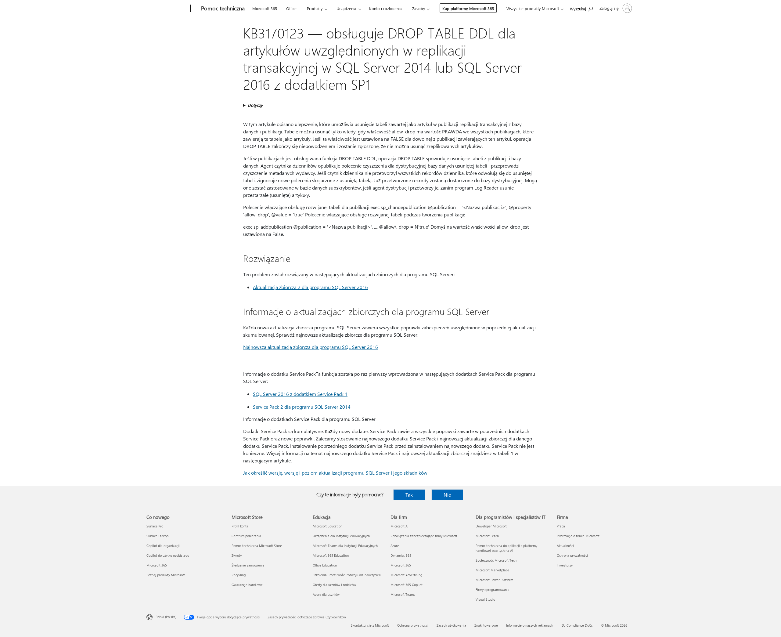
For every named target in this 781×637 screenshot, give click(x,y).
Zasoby (418, 8)
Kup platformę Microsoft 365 (468, 8)
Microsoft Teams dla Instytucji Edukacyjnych (345, 545)
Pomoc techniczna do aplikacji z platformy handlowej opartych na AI (506, 548)
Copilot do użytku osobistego (167, 555)
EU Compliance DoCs (577, 625)
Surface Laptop (157, 536)
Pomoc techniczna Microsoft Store (257, 545)
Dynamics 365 (400, 555)
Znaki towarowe (486, 625)
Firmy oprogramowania (492, 589)
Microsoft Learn (487, 536)
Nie (447, 494)
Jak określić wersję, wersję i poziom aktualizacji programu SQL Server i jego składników (335, 472)
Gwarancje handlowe (247, 584)
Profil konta (240, 526)
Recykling (239, 575)
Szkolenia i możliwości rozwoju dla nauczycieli (347, 575)
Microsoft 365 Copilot (406, 584)
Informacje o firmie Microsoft (578, 536)
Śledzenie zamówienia (248, 565)
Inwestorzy (565, 565)
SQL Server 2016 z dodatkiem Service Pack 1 (300, 394)
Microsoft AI (399, 526)
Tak (409, 494)
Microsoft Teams (402, 594)
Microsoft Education (327, 526)
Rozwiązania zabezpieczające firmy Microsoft (423, 536)
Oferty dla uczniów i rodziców (334, 584)
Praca (561, 526)
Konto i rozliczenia (385, 8)
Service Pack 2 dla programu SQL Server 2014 (302, 407)
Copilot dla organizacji (163, 545)
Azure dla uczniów (326, 594)
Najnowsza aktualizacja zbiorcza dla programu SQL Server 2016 (310, 347)
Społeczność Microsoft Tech (496, 560)
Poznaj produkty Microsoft (165, 575)
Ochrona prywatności (572, 555)
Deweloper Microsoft (491, 526)
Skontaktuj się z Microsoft (370, 625)
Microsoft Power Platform (494, 579)
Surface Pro (154, 526)
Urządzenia (346, 8)
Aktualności (565, 545)
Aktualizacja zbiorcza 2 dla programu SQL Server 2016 (310, 287)
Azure (394, 545)
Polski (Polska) (166, 616)
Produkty (314, 8)
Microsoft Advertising (406, 575)
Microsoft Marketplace (492, 570)
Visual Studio (485, 599)
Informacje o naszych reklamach (529, 625)
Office (291, 8)
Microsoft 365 (264, 8)
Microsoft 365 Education (331, 555)
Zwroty (237, 555)
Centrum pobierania (246, 536)
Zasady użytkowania (451, 625)
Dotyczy (255, 105)
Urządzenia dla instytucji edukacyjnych (341, 536)
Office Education (325, 565)
